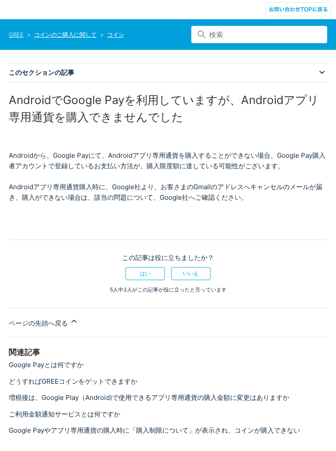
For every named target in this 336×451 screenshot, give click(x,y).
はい (145, 273)
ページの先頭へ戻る (39, 323)
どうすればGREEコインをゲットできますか (73, 381)
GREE (16, 34)
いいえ (191, 273)
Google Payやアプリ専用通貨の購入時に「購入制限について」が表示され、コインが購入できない (154, 430)
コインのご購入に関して (65, 34)
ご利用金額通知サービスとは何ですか (64, 414)
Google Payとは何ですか (46, 365)
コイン (115, 34)
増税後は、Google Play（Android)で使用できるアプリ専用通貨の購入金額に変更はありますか (149, 397)
